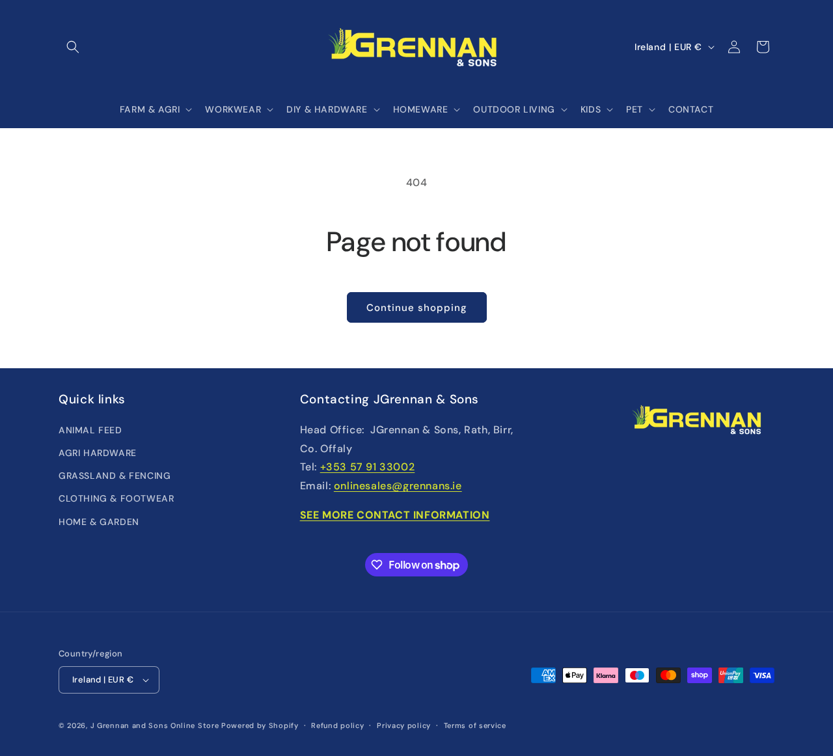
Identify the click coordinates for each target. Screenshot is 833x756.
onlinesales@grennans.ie (398, 486)
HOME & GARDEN (99, 522)
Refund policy (337, 725)
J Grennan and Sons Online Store (154, 725)
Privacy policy (404, 725)
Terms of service (475, 725)
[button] (73, 47)
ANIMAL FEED (90, 430)
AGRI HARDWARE (98, 453)
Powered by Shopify (260, 725)
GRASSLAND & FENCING (115, 475)
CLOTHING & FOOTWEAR (116, 498)
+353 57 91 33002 (367, 467)
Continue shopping (416, 307)
